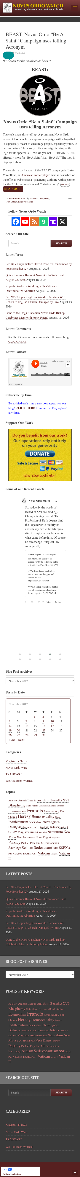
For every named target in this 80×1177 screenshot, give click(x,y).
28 (26, 735)
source (65, 184)
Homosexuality (43, 816)
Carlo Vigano (32, 805)
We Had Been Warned (19, 781)
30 (43, 735)
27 (18, 735)
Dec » (21, 740)
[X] (62, 221)
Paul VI (25, 843)
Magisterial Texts (16, 761)
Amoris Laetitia (27, 800)
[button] (11, 55)
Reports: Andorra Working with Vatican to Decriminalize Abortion (32, 288)
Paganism (56, 837)
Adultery (12, 800)
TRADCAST (14, 774)
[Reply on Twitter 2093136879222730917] (27, 602)
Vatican (44, 853)
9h (56, 501)
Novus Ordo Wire (17, 198)
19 (10, 730)
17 (52, 726)
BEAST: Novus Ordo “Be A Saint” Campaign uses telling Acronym (36, 40)
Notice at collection (12, 1174)
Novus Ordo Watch (39, 501)
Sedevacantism (46, 847)
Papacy (14, 842)
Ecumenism (17, 811)
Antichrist (34, 198)
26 (10, 735)
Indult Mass (35, 822)
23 (43, 730)
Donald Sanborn (56, 805)
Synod (18, 853)
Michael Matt (41, 832)
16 (43, 726)
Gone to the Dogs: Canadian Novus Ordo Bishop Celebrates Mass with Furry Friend (35, 315)
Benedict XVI (59, 800)
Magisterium (26, 832)
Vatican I (54, 853)
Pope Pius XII (37, 843)
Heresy (24, 816)
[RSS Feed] (34, 221)
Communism (44, 805)
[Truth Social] (53, 221)
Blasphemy (44, 198)
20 (18, 730)
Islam (24, 826)
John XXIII (44, 827)
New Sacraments (26, 837)
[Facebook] (16, 221)
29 (35, 735)
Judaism (54, 827)
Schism (27, 847)
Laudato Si (64, 827)
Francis (35, 810)
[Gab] (43, 221)
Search (61, 243)
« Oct (12, 740)
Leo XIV (12, 832)
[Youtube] (25, 221)
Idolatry (58, 817)
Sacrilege (14, 847)
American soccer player (35, 175)
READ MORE (13, 189)
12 (10, 726)
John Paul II (33, 827)
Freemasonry (51, 811)
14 (26, 726)
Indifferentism (18, 821)
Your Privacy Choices (24, 1169)
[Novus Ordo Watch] (35, 7)
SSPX (63, 847)
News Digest (43, 837)
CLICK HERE (17, 341)
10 (52, 721)
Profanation (52, 843)
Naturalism (55, 831)
